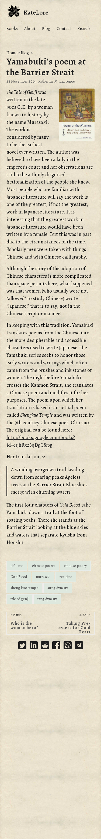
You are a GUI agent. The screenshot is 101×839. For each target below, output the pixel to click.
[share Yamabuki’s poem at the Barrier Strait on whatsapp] (68, 646)
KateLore (35, 12)
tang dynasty (47, 599)
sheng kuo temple (25, 587)
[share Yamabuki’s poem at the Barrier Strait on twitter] (22, 646)
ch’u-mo (17, 565)
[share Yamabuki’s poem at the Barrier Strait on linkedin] (34, 646)
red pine (65, 576)
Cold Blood (19, 576)
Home (12, 53)
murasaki (43, 576)
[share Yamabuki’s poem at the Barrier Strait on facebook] (56, 646)
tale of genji (20, 599)
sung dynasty (57, 587)
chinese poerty (43, 565)
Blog (25, 53)
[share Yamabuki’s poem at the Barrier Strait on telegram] (79, 646)
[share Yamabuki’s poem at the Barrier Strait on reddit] (45, 646)
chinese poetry (75, 565)
